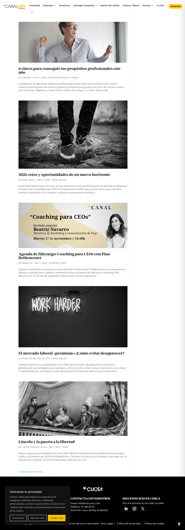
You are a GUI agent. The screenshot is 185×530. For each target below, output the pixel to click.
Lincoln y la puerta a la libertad (46, 442)
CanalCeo (27, 77)
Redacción (27, 263)
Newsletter (175, 6)
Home (54, 179)
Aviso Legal (107, 523)
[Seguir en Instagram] (134, 508)
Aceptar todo (57, 518)
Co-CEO (160, 5)
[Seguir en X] (142, 508)
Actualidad (34, 5)
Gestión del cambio (109, 5)
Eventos (147, 5)
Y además (74, 77)
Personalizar (18, 518)
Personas (64, 77)
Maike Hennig (29, 358)
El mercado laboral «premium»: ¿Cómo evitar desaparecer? (71, 353)
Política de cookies (155, 523)
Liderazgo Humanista (83, 5)
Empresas (48, 5)
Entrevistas (64, 5)
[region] (37, 505)
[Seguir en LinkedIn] (126, 508)
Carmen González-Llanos (34, 447)
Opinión (62, 179)
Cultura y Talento (131, 5)
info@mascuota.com (89, 503)
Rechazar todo (37, 518)
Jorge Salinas (28, 179)
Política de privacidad (128, 523)
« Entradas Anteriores (30, 471)
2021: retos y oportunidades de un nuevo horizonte (64, 175)
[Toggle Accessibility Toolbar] (179, 524)
